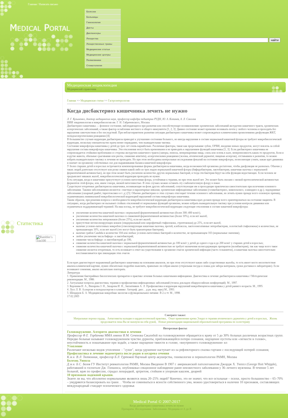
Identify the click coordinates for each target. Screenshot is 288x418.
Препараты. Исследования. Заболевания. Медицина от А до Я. (157, 409)
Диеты (90, 28)
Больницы (92, 17)
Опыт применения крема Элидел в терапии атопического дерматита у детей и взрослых (218, 318)
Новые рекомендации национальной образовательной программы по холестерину (204, 321)
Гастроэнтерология (119, 100)
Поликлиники (93, 60)
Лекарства (92, 38)
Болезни (91, 11)
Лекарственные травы (99, 44)
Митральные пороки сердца (89, 318)
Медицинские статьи (98, 49)
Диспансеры (93, 33)
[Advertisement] (31, 149)
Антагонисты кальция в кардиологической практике (136, 318)
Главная (32, 4)
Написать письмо (48, 4)
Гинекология (93, 22)
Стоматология (94, 65)
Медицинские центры (98, 54)
